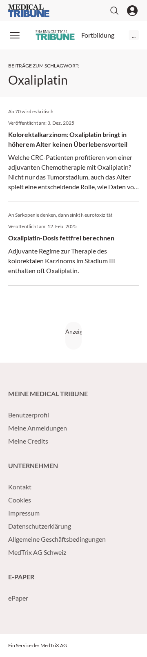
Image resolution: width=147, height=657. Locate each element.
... (134, 35)
